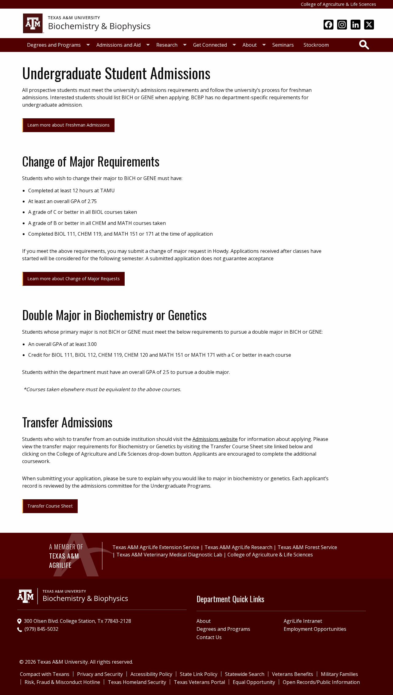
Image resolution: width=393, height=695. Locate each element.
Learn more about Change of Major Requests (73, 278)
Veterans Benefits (292, 674)
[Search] (364, 44)
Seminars (283, 44)
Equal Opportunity (254, 682)
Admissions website (215, 439)
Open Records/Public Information (321, 682)
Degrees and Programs (54, 44)
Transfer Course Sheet (50, 506)
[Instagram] (342, 25)
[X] (369, 25)
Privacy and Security (100, 674)
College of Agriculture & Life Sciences (338, 4)
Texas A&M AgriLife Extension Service (155, 547)
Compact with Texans (44, 674)
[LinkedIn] (355, 25)
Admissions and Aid (118, 44)
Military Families (339, 674)
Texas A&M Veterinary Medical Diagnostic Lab (169, 554)
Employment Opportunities (315, 628)
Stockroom (316, 44)
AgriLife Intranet (303, 620)
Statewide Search (244, 674)
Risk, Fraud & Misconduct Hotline (62, 682)
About (250, 44)
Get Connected (210, 44)
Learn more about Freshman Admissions (68, 125)
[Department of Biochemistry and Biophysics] (87, 23)
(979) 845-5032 (41, 629)
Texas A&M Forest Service (307, 547)
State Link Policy (198, 674)
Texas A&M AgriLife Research (238, 547)
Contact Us (209, 637)
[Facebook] (328, 25)
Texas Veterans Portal (199, 682)
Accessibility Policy (151, 674)
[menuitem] (56, 45)
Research (166, 44)
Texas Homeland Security (137, 682)
